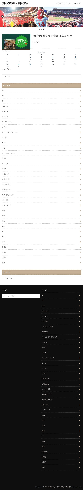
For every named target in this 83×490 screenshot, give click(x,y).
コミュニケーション (8, 153)
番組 (3, 236)
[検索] (79, 76)
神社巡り (5, 247)
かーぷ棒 (5, 116)
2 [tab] (41, 29)
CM (3, 101)
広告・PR (5, 200)
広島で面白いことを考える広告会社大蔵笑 (57, 487)
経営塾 (4, 252)
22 (30, 64)
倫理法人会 (5, 179)
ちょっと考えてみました (10, 132)
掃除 (3, 210)
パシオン (5, 163)
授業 (3, 216)
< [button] (2, 16)
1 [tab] (39, 29)
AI (3, 90)
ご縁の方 (5, 127)
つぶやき (5, 137)
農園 (3, 262)
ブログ (4, 169)
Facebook (5, 106)
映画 (3, 226)
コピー (4, 148)
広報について (6, 205)
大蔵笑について (7, 189)
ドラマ (4, 158)
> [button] (80, 16)
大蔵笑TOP (60, 3)
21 (19, 64)
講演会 (4, 257)
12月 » (9, 69)
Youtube (5, 111)
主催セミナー (6, 174)
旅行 (3, 221)
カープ (4, 142)
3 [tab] (43, 29)
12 (75, 59)
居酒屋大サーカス (7, 195)
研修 (3, 242)
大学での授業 (6, 184)
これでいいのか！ (7, 122)
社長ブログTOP (74, 3)
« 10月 (4, 69)
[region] (41, 17)
